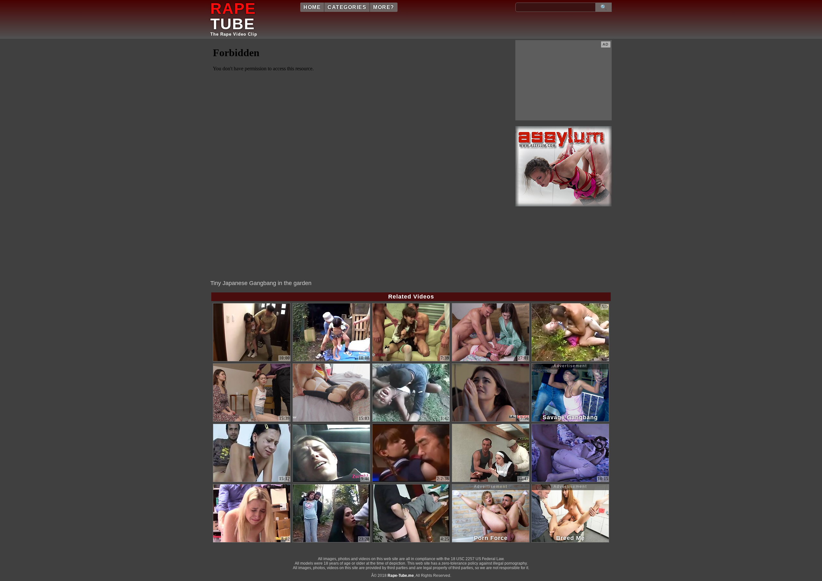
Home (312, 7)
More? (383, 7)
